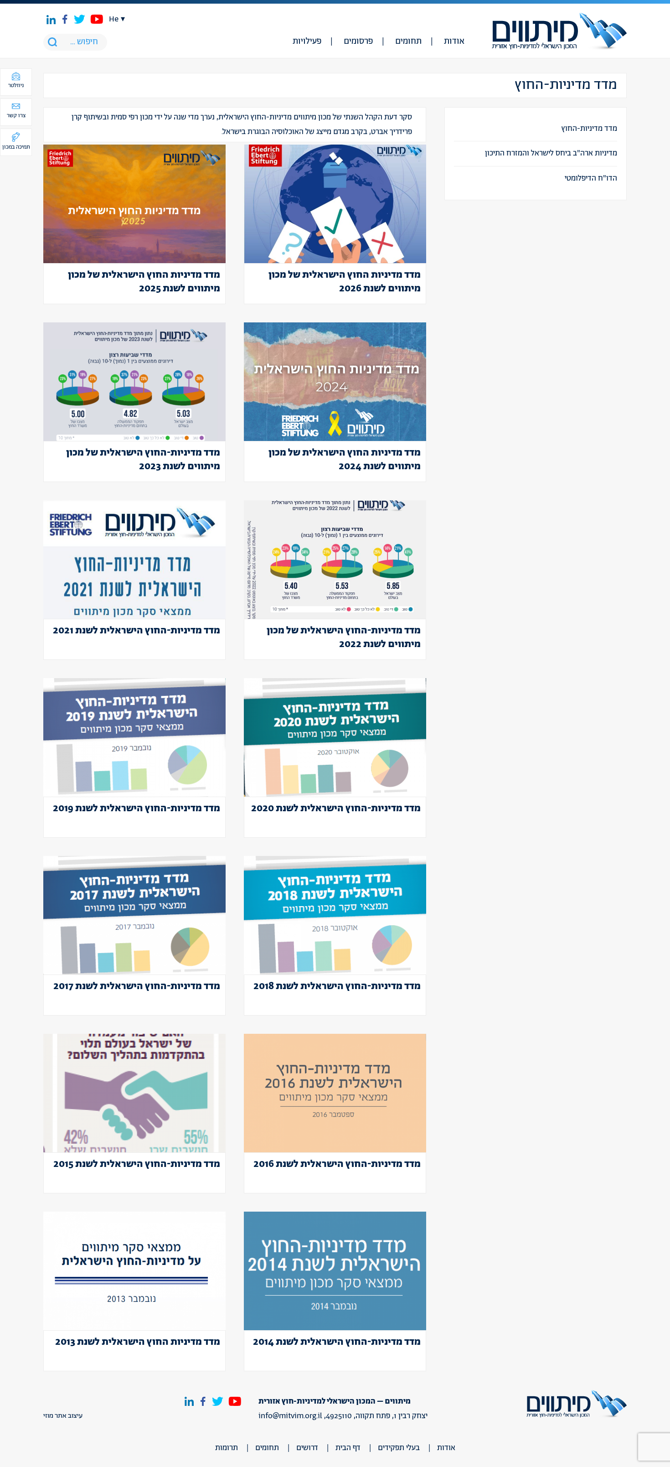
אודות (454, 41)
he (114, 19)
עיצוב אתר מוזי (62, 1415)
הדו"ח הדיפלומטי (591, 178)
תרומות (226, 1447)
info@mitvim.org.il (290, 1415)
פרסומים (358, 41)
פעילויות (307, 41)
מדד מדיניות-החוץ (589, 128)
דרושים (307, 1447)
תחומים (408, 41)
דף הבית (348, 1447)
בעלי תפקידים (399, 1447)
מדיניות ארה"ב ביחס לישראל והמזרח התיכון (551, 153)
